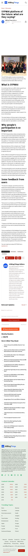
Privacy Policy (15, 543)
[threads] (18, 475)
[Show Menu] (2, 2)
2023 (21, 487)
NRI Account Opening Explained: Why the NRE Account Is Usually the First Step (15, 360)
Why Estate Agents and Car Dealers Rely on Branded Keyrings (14, 380)
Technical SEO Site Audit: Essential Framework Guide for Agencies (12, 395)
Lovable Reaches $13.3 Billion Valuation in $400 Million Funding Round (14, 365)
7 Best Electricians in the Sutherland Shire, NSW (14, 413)
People (3, 526)
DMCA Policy (20, 541)
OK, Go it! (21, 550)
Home (2, 8)
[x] (8, 475)
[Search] (26, 2)
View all (23, 305)
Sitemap (22, 543)
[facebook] (2, 475)
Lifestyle (17, 510)
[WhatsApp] (19, 257)
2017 (21, 494)
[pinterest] (21, 475)
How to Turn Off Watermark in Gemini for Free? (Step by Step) (14, 426)
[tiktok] (5, 475)
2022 (7, 489)
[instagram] (15, 475)
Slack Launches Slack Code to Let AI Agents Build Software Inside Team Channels (14, 350)
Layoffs (3, 528)
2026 (7, 484)
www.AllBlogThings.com (8, 546)
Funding (17, 518)
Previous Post (5, 324)
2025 (21, 484)
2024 (7, 487)
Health (16, 513)
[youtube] (11, 475)
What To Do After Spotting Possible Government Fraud (12, 421)
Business (17, 508)
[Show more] (23, 257)
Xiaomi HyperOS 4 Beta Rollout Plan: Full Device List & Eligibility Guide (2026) (14, 390)
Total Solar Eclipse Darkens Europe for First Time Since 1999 (14, 403)
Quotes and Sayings (6, 531)
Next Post (23, 324)
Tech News (4, 253)
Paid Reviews (20, 251)
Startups (17, 526)
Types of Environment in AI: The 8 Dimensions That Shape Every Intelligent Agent (15, 431)
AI (1, 515)
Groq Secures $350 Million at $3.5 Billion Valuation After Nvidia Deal (14, 375)
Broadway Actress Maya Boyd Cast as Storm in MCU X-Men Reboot (15, 436)
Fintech (17, 531)
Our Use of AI (13, 541)
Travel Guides (4, 518)
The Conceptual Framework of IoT (12, 417)
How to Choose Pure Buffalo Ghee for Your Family (14, 345)
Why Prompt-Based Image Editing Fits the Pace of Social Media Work (14, 385)
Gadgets (17, 515)
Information (8, 8)
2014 (7, 500)
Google (17, 523)
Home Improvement (6, 513)
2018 (7, 494)
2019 (21, 492)
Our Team (23, 539)
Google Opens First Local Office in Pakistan (14, 399)
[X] (16, 257)
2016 (7, 497)
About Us (5, 539)
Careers (6, 541)
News (2, 508)
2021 (21, 489)
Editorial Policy (7, 543)
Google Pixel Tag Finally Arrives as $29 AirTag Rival (15, 370)
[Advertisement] (14, 40)
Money (16, 521)
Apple (2, 523)
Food (16, 528)
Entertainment (4, 521)
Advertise (10, 539)
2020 (7, 492)
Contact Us (16, 539)
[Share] (25, 21)
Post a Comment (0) (14, 320)
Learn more (6, 552)
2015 (21, 497)
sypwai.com (4, 246)
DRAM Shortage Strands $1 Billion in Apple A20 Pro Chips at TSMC (14, 408)
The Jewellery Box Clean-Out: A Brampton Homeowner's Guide (14, 355)
